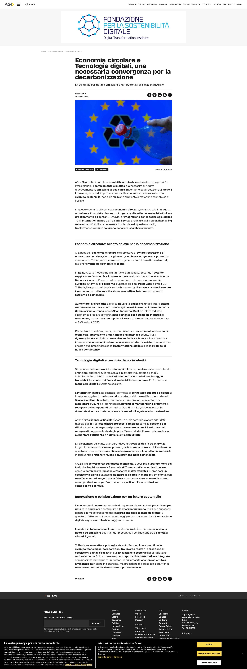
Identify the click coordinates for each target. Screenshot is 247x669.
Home (43, 52)
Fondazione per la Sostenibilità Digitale (65, 52)
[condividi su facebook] (149, 95)
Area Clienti (164, 632)
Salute (186, 4)
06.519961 (190, 628)
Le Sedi (162, 617)
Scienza (196, 4)
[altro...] (170, 95)
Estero (142, 4)
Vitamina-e (140, 628)
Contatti (163, 623)
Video (138, 614)
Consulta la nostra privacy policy (78, 664)
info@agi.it (187, 633)
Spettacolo (228, 4)
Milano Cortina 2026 (145, 634)
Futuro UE (140, 631)
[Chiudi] (243, 653)
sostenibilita (102, 169)
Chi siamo (163, 614)
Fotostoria (140, 617)
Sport (239, 4)
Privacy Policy (165, 629)
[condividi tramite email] (165, 95)
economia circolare (84, 169)
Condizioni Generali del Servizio (56, 631)
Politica (163, 4)
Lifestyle (206, 4)
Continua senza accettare (209, 654)
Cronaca (132, 4)
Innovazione (175, 4)
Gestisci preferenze (209, 663)
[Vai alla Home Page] (9, 4)
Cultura (217, 4)
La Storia (163, 620)
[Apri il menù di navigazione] (18, 4)
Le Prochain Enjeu (144, 637)
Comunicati (164, 635)
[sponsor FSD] (123, 27)
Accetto (209, 644)
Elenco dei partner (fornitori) (110, 657)
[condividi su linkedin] (160, 95)
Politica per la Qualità (169, 638)
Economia (152, 4)
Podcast (139, 620)
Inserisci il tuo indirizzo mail (59, 618)
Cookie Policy (165, 626)
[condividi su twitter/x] (154, 95)
